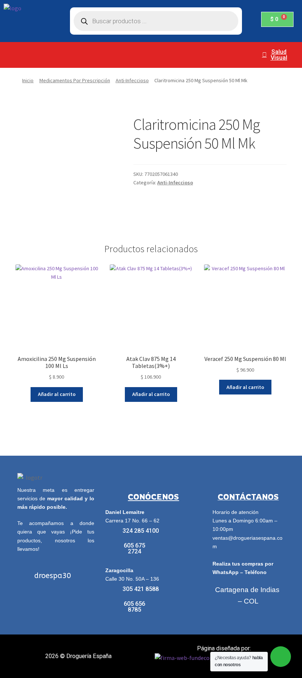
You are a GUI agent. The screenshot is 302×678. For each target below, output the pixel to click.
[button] (125, 51)
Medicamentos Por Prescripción (74, 80)
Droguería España (89, 656)
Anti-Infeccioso (132, 80)
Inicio (28, 80)
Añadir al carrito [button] (57, 394)
